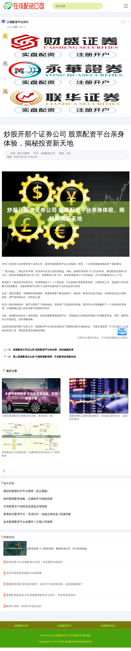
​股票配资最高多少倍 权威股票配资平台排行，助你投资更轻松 (41, 595)
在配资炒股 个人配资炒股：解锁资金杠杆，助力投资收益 (57, 548)
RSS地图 (73, 635)
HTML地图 (85, 635)
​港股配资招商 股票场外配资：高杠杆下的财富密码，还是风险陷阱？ (44, 584)
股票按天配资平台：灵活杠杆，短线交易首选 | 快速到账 (37, 514)
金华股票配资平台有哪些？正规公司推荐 (28, 522)
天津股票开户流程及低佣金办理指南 (25, 506)
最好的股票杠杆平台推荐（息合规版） (26, 491)
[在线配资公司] (23, 5)
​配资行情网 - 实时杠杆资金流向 (23, 606)
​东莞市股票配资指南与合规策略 (24, 573)
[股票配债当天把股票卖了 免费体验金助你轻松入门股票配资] (31, 436)
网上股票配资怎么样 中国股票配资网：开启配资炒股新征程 (44, 356)
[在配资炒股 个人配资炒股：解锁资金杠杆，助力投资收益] (15, 548)
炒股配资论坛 (108, 625)
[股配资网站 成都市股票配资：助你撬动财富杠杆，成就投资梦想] (98, 395)
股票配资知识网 (73, 641)
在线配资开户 (64, 625)
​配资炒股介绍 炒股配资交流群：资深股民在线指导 (34, 562)
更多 (123, 22)
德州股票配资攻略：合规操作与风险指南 (28, 498)
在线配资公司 (21, 625)
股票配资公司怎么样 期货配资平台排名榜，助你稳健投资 (43, 349)
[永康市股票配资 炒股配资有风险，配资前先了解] (31, 395)
